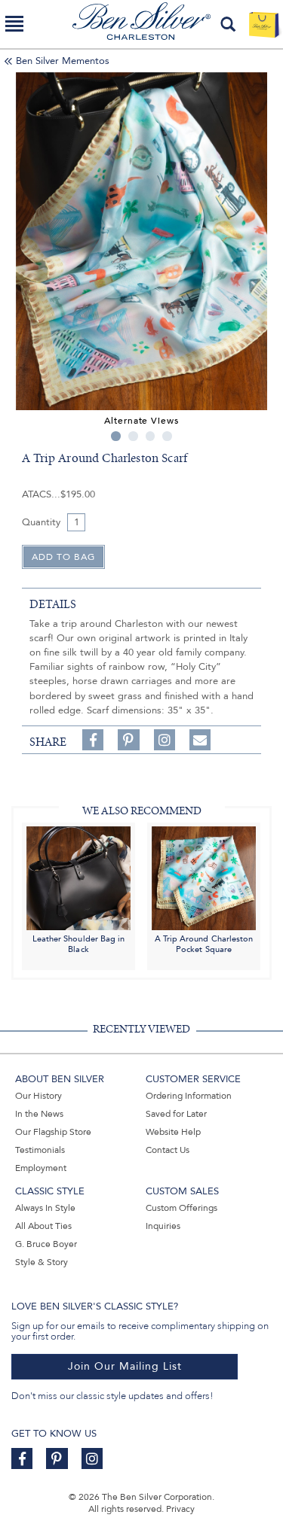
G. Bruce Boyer (46, 1244)
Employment (40, 1168)
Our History (38, 1096)
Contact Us (167, 1150)
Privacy (180, 1509)
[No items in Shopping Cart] (264, 24)
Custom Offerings (181, 1208)
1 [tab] (116, 436)
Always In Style (45, 1208)
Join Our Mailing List (125, 1366)
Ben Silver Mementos (62, 61)
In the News (39, 1114)
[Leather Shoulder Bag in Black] (78, 877)
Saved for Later (176, 1114)
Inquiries (163, 1226)
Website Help (173, 1132)
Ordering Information (189, 1096)
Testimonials (40, 1150)
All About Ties (43, 1226)
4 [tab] (167, 436)
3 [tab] (150, 436)
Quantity (41, 522)
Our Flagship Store (53, 1132)
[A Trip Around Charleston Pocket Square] (204, 877)
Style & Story (41, 1262)
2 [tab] (133, 436)
